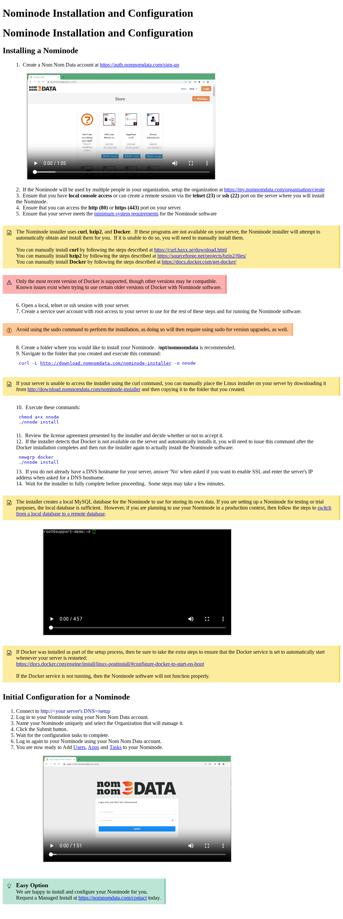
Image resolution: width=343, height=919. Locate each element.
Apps (93, 747)
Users (79, 747)
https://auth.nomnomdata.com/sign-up (139, 65)
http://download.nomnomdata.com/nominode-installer (106, 363)
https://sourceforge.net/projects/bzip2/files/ (201, 256)
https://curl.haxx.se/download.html (190, 250)
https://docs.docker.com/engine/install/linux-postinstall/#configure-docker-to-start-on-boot (110, 664)
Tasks (116, 747)
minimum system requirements (126, 213)
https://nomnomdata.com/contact (112, 898)
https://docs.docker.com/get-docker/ (199, 262)
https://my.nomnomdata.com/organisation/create (274, 189)
